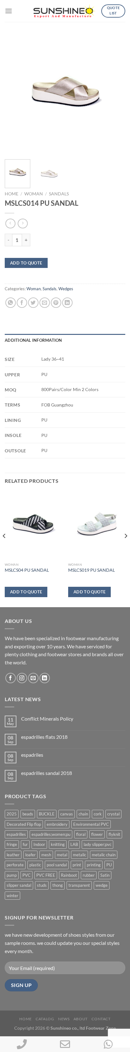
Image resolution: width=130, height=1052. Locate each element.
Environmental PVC (91, 824)
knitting (58, 844)
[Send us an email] (33, 678)
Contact (101, 1019)
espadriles (32, 755)
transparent (79, 885)
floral (81, 834)
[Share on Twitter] (33, 302)
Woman (33, 193)
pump (12, 875)
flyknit (114, 834)
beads (27, 813)
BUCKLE (47, 813)
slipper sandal (19, 885)
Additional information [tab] (33, 340)
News (63, 1019)
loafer (30, 854)
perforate (15, 864)
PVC (26, 875)
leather (13, 854)
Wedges (65, 288)
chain (83, 813)
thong (57, 885)
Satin (104, 875)
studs (42, 885)
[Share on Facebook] (22, 302)
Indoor (39, 844)
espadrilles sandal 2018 (46, 773)
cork (98, 813)
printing (94, 864)
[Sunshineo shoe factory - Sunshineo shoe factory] (65, 11)
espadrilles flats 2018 (44, 737)
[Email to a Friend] (44, 302)
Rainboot (69, 875)
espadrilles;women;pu (51, 834)
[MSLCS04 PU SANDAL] (33, 525)
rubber (89, 875)
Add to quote (26, 262)
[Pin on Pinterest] (56, 302)
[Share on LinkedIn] (67, 302)
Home (11, 193)
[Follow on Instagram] (22, 678)
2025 (12, 813)
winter (12, 895)
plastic (35, 864)
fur (25, 844)
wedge (102, 885)
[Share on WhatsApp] (10, 302)
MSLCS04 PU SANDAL (27, 570)
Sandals (59, 193)
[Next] (115, 94)
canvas (66, 813)
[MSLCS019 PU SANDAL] (96, 525)
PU (109, 864)
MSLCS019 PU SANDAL (91, 570)
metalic (79, 854)
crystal (113, 813)
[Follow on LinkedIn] (44, 678)
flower (97, 834)
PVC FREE (45, 875)
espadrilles (16, 834)
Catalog (45, 1019)
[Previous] (15, 94)
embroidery (57, 824)
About (81, 1019)
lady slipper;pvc (97, 844)
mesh (46, 854)
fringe (12, 844)
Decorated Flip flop (24, 824)
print (77, 864)
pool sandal (57, 864)
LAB (74, 844)
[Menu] (8, 11)
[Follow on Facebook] (10, 678)
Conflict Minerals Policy (47, 719)
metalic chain (103, 854)
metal (62, 854)
